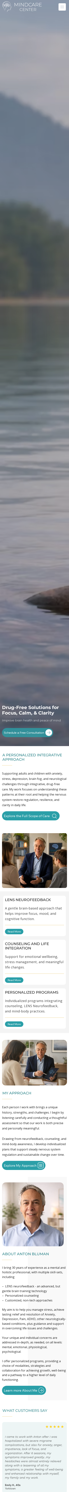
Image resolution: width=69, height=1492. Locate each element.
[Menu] (62, 7)
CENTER (28, 9)
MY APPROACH (16, 1093)
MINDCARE (28, 5)
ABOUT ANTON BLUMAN (25, 1254)
